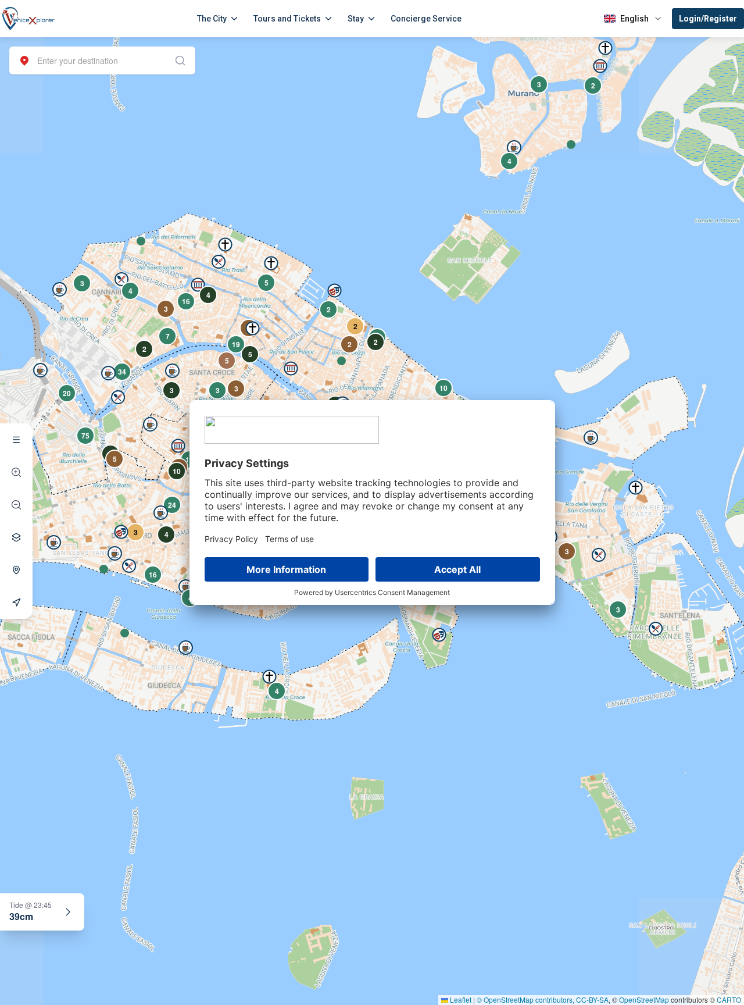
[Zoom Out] (16, 504)
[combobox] (102, 60)
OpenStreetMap (644, 999)
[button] (571, 144)
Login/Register (708, 18)
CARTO (729, 999)
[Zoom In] (16, 472)
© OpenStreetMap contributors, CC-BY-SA (543, 999)
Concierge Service (426, 18)
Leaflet (459, 999)
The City (212, 18)
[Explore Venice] (16, 439)
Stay (356, 18)
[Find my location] (16, 570)
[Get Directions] (16, 602)
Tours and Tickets (287, 18)
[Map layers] (16, 537)
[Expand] (68, 912)
